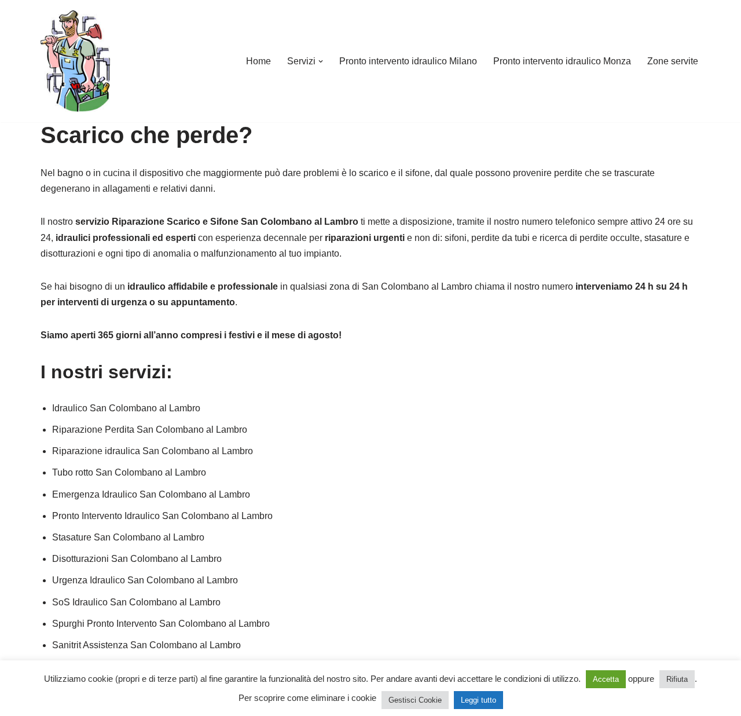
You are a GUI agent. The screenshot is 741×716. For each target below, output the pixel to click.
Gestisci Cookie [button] (415, 700)
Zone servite (672, 61)
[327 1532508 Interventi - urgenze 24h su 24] (75, 61)
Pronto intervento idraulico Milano (408, 61)
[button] (320, 61)
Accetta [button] (606, 679)
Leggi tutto (478, 700)
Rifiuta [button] (677, 679)
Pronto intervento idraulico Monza (562, 61)
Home (258, 61)
